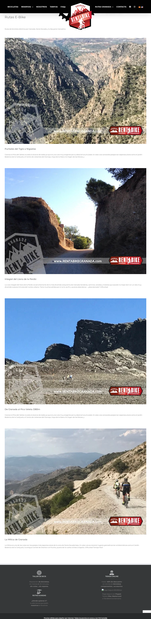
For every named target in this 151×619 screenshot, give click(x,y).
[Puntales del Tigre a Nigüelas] (75, 91)
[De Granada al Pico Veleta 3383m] (75, 351)
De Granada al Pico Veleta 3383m (22, 409)
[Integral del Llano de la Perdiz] (75, 221)
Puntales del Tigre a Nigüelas (20, 149)
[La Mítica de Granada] (75, 481)
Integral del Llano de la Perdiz (20, 279)
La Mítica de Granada (16, 539)
